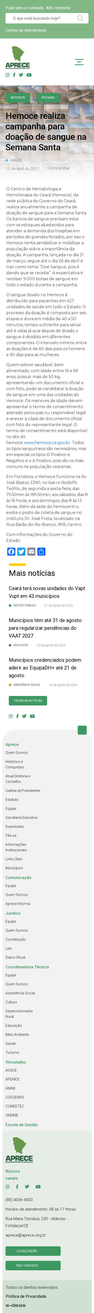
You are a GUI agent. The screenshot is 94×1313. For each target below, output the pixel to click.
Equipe (11, 809)
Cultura (11, 1002)
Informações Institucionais (16, 847)
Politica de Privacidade (26, 1296)
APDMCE (13, 1079)
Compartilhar (58, 168)
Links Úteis (14, 859)
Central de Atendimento (26, 30)
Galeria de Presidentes (23, 791)
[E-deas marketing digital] (16, 1305)
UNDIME (12, 1115)
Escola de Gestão (22, 1124)
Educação (14, 1026)
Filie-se (11, 836)
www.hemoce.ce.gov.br (47, 442)
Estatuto (12, 800)
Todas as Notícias (28, 700)
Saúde (11, 1044)
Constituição (16, 939)
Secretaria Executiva (21, 818)
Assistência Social (20, 993)
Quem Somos (17, 753)
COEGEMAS (15, 1097)
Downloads (15, 827)
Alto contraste (58, 7)
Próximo (48, 97)
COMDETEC (15, 1106)
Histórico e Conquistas (15, 764)
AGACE (11, 1070)
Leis (9, 948)
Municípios (14, 868)
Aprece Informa (18, 904)
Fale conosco (27, 1265)
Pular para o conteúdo (25, 7)
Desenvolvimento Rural (19, 1014)
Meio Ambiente (17, 1035)
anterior (18, 97)
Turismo (12, 1053)
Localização (27, 1251)
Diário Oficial (15, 957)
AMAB (10, 1088)
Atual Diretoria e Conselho (18, 779)
